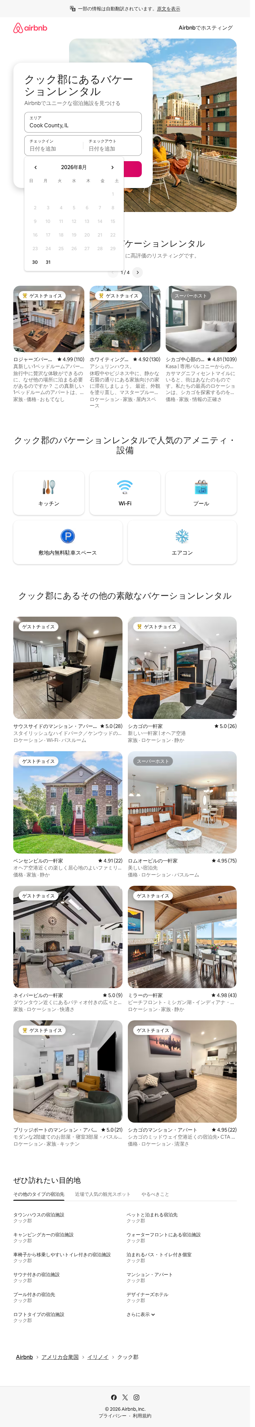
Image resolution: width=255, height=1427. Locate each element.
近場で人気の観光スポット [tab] (103, 1194)
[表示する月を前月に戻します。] (36, 167)
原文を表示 (168, 9)
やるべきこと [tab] (155, 1194)
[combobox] (83, 125)
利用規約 (142, 1416)
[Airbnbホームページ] (30, 27)
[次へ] (137, 272)
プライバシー (113, 1416)
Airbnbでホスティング (206, 27)
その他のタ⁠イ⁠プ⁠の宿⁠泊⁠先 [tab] (38, 1194)
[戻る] (113, 272)
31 (48, 262)
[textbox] (54, 149)
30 (35, 262)
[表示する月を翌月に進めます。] (112, 167)
